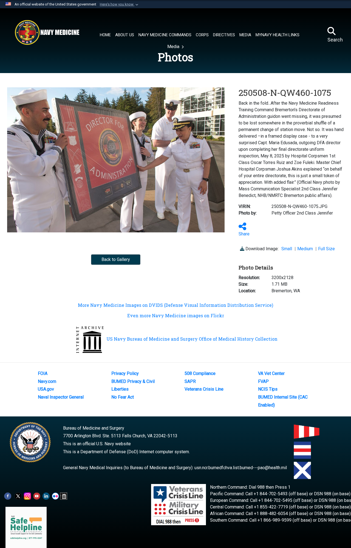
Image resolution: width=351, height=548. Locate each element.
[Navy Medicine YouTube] (36, 495)
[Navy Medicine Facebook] (7, 495)
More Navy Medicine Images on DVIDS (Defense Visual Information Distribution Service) (175, 305)
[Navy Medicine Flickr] (55, 495)
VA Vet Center (271, 373)
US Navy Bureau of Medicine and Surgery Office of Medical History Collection (192, 339)
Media (173, 46)
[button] (119, 4)
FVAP (263, 381)
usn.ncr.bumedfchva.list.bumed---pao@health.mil (240, 467)
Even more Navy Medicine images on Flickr (175, 315)
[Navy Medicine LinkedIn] (46, 495)
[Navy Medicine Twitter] (18, 495)
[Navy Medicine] (47, 32)
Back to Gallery (115, 259)
